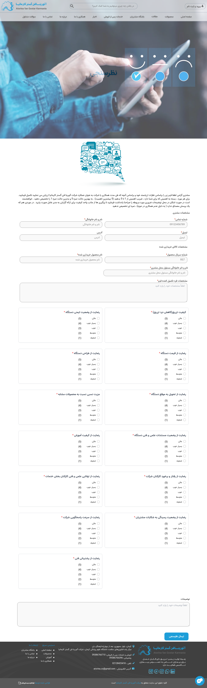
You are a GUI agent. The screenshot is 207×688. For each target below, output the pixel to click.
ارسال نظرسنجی (176, 636)
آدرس (99, 233)
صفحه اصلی (186, 17)
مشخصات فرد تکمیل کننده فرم (172, 281)
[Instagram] (162, 671)
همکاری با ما (79, 17)
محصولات (169, 17)
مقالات (155, 16)
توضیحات (185, 599)
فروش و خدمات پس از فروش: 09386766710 (111, 655)
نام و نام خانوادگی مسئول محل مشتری (169, 268)
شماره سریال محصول (176, 255)
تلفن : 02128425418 (121, 663)
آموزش (49, 657)
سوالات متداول (29, 17)
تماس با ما (47, 17)
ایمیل (184, 233)
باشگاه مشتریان (137, 17)
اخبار (95, 17)
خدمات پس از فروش (113, 17)
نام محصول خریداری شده (89, 255)
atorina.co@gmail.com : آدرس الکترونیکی (112, 669)
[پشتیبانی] (200, 681)
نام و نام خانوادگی (93, 220)
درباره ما (63, 17)
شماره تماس (180, 220)
